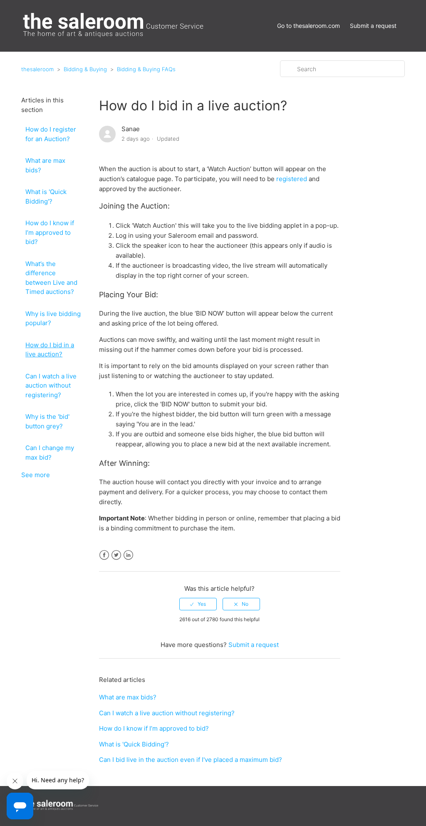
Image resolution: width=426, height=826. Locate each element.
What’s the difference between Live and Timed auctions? (51, 278)
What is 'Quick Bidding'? (46, 196)
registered (292, 179)
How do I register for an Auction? (50, 134)
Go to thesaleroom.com (308, 25)
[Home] (114, 37)
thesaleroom (37, 69)
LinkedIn (128, 555)
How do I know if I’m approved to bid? (49, 232)
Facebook (104, 555)
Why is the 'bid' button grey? (47, 421)
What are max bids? (45, 165)
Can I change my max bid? (49, 452)
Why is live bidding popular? (53, 318)
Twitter (116, 555)
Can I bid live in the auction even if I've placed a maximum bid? (190, 760)
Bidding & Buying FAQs (146, 69)
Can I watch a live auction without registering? (51, 385)
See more (35, 475)
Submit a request (373, 25)
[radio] (198, 604)
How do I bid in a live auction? (49, 349)
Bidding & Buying (85, 69)
